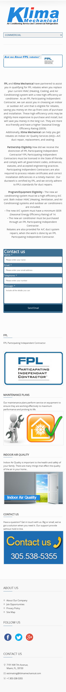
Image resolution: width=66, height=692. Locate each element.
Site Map (10, 612)
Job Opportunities (15, 604)
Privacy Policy (13, 608)
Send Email (33, 307)
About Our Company (16, 600)
